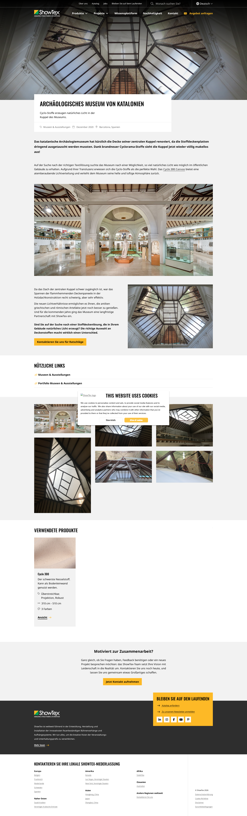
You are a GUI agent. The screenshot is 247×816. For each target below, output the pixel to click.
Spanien (37, 791)
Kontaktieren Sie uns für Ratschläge (60, 342)
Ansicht (42, 617)
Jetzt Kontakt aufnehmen (122, 681)
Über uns (83, 3)
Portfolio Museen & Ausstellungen (60, 383)
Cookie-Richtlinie (201, 798)
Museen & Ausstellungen (54, 374)
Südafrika (140, 775)
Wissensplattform (125, 13)
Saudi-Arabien (39, 802)
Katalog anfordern (170, 705)
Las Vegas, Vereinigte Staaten (97, 779)
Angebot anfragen (201, 13)
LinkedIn (159, 719)
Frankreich (38, 779)
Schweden (38, 787)
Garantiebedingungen (204, 806)
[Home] (47, 13)
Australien (141, 786)
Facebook (174, 719)
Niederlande (39, 783)
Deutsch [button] (205, 3)
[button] (80, 13)
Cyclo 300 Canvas (174, 169)
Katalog (95, 3)
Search (152, 3)
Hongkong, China (92, 794)
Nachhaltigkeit (152, 13)
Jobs (105, 3)
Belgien (37, 775)
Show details (111, 419)
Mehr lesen (39, 745)
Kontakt (173, 13)
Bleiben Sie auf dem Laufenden (127, 3)
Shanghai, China (91, 802)
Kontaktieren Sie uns (145, 797)
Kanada (88, 775)
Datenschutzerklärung (204, 794)
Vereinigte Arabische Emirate (45, 806)
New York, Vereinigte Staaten (96, 783)
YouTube (181, 719)
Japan (87, 798)
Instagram (167, 719)
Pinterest (188, 719)
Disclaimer (199, 802)
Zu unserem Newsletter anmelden (178, 711)
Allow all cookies (136, 419)
